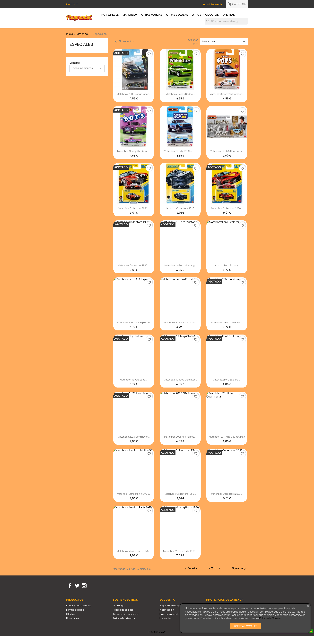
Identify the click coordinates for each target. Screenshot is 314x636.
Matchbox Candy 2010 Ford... (180, 151)
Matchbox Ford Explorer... (226, 265)
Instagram (84, 585)
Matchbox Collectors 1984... (133, 208)
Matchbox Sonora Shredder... (180, 322)
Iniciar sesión (166, 609)
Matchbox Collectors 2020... (227, 208)
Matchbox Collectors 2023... (180, 208)
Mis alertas (165, 618)
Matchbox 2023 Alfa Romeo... (180, 436)
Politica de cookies (123, 609)
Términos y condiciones (126, 614)
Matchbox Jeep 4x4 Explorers (133, 322)
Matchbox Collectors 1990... (133, 265)
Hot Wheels (110, 15)
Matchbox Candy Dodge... (180, 94)
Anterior (190, 569)
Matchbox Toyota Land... (133, 379)
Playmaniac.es (157, 631)
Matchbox (130, 15)
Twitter (77, 585)
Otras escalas (177, 15)
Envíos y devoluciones (78, 605)
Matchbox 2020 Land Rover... (134, 436)
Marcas (75, 63)
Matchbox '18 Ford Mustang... (180, 265)
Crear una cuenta (169, 614)
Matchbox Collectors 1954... (180, 493)
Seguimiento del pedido (172, 605)
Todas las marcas (87, 68)
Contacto (72, 4)
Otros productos (205, 15)
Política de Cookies (270, 618)
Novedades (72, 618)
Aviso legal (118, 605)
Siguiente (239, 569)
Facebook (70, 585)
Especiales (81, 44)
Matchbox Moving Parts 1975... (133, 551)
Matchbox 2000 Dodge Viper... (133, 94)
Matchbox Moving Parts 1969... (180, 551)
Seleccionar (224, 42)
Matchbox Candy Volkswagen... (226, 94)
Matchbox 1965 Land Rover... (227, 322)
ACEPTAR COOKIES (245, 626)
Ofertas (229, 15)
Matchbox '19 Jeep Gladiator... (180, 379)
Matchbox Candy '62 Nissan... (133, 151)
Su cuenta (167, 599)
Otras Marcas (151, 15)
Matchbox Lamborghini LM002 (133, 493)
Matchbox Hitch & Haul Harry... (227, 151)
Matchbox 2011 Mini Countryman (227, 436)
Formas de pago (75, 609)
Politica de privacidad (124, 618)
